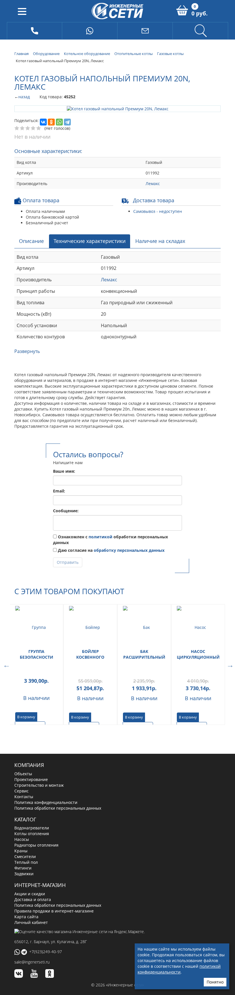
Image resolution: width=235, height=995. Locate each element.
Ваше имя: (64, 471)
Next (229, 664)
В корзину (26, 716)
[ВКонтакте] (43, 121)
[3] (28, 128)
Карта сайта (26, 916)
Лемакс (153, 183)
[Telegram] (67, 121)
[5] (39, 128)
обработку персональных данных (129, 550)
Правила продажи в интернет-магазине (54, 910)
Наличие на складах (160, 240)
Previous (6, 664)
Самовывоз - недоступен (157, 211)
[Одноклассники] (51, 121)
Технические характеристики (90, 240)
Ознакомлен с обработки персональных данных (110, 539)
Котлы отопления (31, 833)
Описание (31, 240)
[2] (22, 128)
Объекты (23, 773)
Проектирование (31, 779)
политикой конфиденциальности (179, 969)
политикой (100, 536)
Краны (21, 850)
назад (24, 96)
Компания (29, 764)
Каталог (25, 818)
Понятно (215, 982)
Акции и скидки (29, 893)
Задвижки (24, 873)
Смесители (25, 856)
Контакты (23, 796)
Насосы (21, 839)
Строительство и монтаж (39, 784)
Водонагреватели (31, 827)
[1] (17, 128)
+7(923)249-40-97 (45, 951)
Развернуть (27, 351)
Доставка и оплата (32, 899)
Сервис (21, 790)
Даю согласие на (110, 550)
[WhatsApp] (59, 121)
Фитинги (23, 867)
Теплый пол (26, 862)
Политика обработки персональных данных (57, 807)
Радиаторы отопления (36, 844)
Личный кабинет (31, 922)
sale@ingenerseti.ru (32, 961)
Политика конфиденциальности (45, 801)
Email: (59, 490)
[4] (33, 128)
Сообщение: (66, 510)
